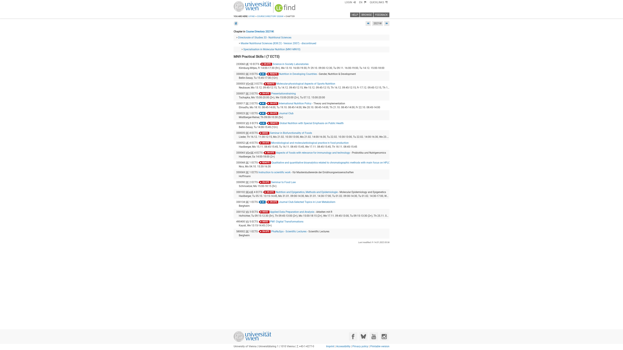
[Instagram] (384, 336)
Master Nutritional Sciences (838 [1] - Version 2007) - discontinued (278, 43)
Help (355, 14)
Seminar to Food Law (283, 182)
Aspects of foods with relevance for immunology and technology (313, 152)
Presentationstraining (283, 93)
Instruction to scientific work (274, 172)
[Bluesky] (363, 336)
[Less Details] (236, 23)
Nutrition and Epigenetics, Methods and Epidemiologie (307, 192)
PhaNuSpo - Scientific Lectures (288, 231)
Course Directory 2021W (260, 31)
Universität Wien (245, 2)
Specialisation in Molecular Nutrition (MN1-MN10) (271, 49)
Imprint (330, 346)
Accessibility (343, 346)
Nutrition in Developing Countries (298, 74)
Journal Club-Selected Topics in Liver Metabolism (307, 202)
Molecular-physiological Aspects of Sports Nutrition (305, 83)
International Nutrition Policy (295, 103)
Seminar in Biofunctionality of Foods (291, 132)
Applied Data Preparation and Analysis (292, 211)
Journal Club (286, 113)
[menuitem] (362, 2)
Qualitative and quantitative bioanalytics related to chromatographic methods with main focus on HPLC (331, 162)
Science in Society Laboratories (291, 64)
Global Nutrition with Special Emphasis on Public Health (312, 123)
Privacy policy (360, 346)
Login (348, 2)
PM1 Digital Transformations (286, 221)
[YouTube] (374, 336)
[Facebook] (353, 336)
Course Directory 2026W (270, 16)
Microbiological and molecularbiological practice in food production (310, 142)
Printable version (379, 346)
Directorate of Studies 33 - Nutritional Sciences (264, 37)
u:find (251, 16)
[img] (285, 9)
